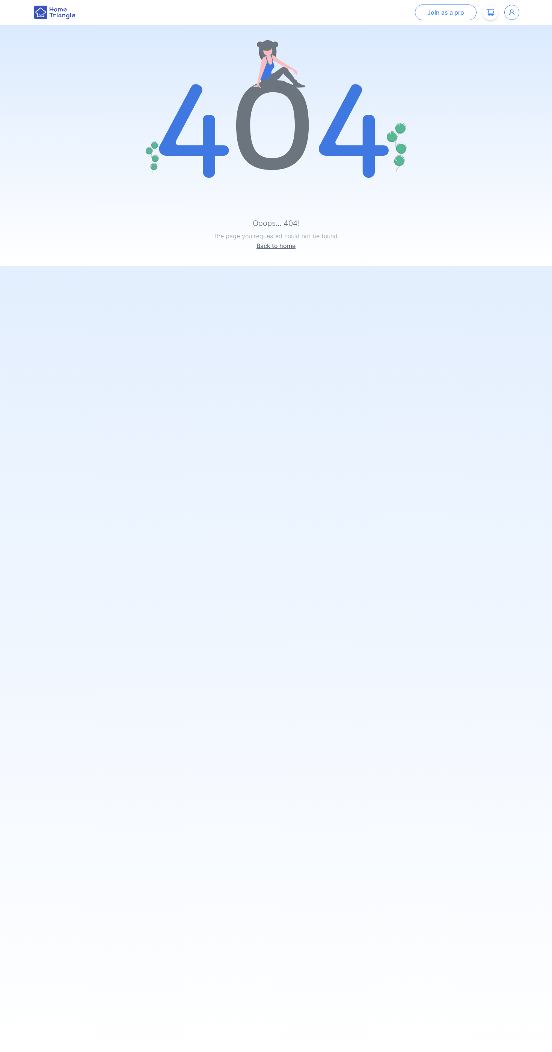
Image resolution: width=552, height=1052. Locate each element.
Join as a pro (445, 12)
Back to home (276, 245)
